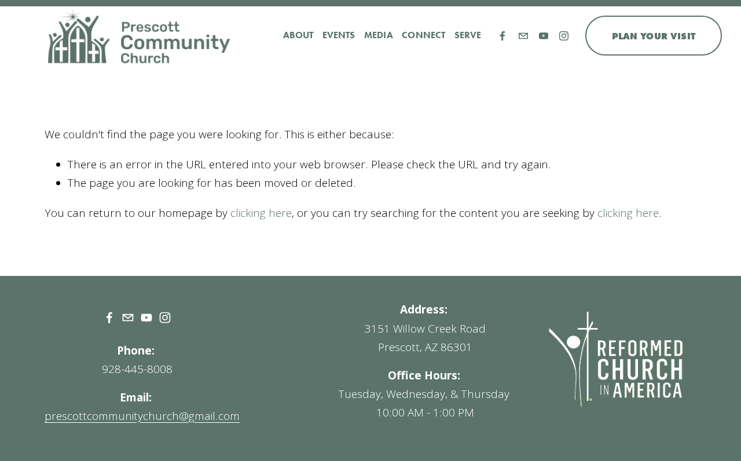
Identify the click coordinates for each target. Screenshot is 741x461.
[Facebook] (502, 36)
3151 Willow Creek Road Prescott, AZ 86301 (425, 338)
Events (338, 34)
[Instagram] (564, 36)
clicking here (261, 212)
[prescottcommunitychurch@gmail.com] (523, 36)
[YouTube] (543, 36)
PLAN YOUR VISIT (654, 36)
